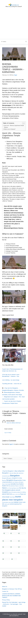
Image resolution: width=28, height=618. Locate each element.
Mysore (17, 485)
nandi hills (21, 485)
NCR (8, 488)
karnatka (13, 484)
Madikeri (21, 484)
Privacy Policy (6, 600)
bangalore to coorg (17, 478)
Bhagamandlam (18, 480)
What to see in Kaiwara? (9, 129)
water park (7, 504)
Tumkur (20, 502)
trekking (16, 502)
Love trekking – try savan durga (10, 380)
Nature (4, 488)
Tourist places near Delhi (7, 502)
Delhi (13, 482)
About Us (4, 586)
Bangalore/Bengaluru (7, 390)
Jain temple (7, 484)
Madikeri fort (5, 485)
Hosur (3, 484)
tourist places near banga (15, 394)
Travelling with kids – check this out (11, 383)
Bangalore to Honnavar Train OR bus (12, 589)
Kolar (17, 484)
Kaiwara (16, 390)
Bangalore (15, 475)
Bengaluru (9, 480)
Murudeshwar (12, 485)
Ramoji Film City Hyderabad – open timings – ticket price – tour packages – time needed (13, 604)
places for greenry (13, 492)
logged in (11, 444)
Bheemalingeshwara (9, 392)
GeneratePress (15, 615)
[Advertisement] (14, 25)
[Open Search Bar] (26, 41)
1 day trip (11, 473)
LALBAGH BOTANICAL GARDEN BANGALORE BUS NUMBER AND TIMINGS (11, 595)
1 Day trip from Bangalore (11, 388)
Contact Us (5, 591)
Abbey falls (15, 473)
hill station (21, 482)
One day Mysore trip (13, 488)
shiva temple (5, 497)
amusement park (6, 475)
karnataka (4, 394)
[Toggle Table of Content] (22, 123)
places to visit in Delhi (16, 494)
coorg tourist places (7, 482)
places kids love (7, 494)
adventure (21, 473)
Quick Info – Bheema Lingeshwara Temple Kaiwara (14, 126)
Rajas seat (23, 494)
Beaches (4, 480)
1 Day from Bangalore (7, 471)
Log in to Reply (7, 432)
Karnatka (21, 390)
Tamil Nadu (12, 497)
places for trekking (21, 492)
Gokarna (16, 482)
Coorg (23, 480)
